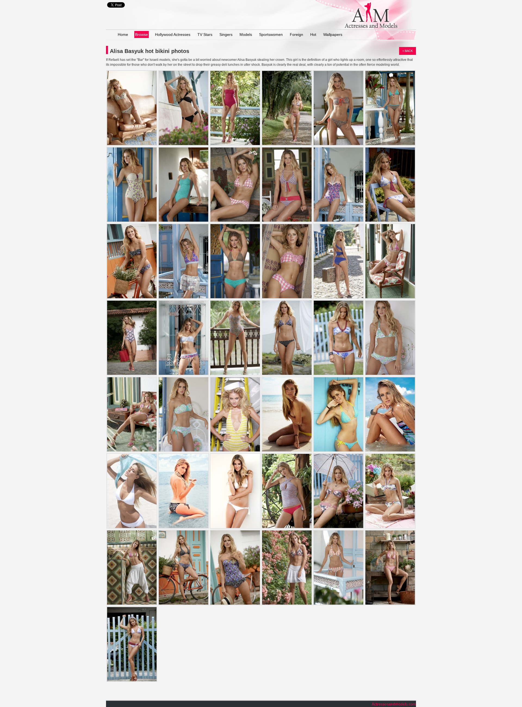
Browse (141, 34)
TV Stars (204, 34)
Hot (313, 34)
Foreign (296, 34)
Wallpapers (332, 34)
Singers (225, 34)
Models (246, 34)
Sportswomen (271, 34)
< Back (407, 50)
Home (123, 34)
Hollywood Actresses (172, 34)
